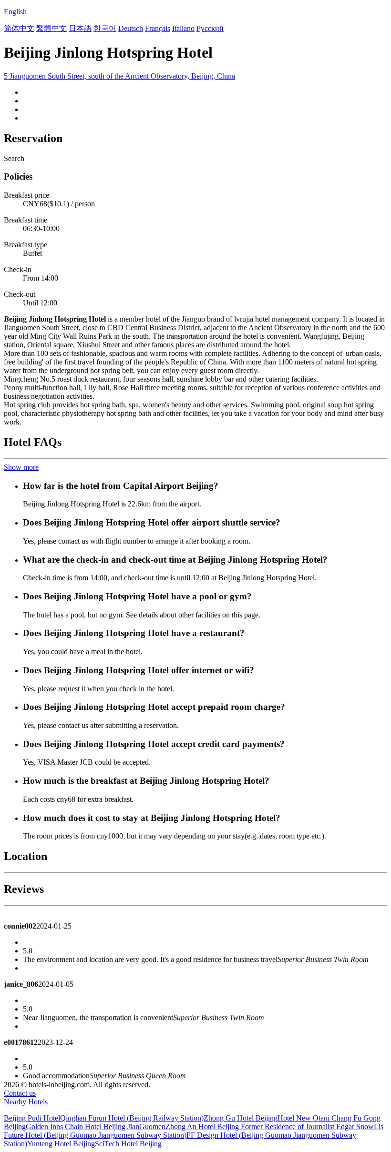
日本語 (80, 28)
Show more (21, 467)
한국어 (104, 28)
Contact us (20, 1093)
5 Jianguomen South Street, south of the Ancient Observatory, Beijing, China (119, 76)
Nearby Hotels (26, 1102)
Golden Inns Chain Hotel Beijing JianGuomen (95, 1126)
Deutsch (130, 28)
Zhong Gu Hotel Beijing (241, 1118)
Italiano (183, 28)
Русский (210, 28)
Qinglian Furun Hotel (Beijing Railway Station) (132, 1118)
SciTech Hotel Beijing (128, 1144)
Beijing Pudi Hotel (32, 1118)
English (15, 12)
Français (157, 28)
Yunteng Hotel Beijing (61, 1144)
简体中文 (19, 28)
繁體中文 (51, 28)
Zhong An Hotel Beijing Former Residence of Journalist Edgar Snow (269, 1126)
